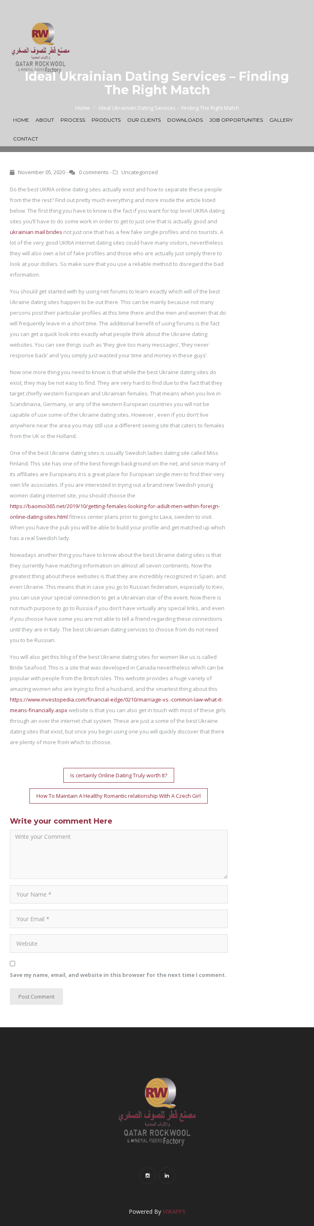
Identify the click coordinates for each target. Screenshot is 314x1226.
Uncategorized (139, 172)
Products (106, 120)
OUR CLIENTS (144, 120)
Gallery (281, 120)
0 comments (94, 172)
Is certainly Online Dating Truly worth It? (118, 775)
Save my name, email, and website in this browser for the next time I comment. (118, 975)
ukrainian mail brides (36, 232)
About (45, 120)
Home (21, 120)
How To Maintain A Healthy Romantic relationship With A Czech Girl (118, 795)
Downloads (185, 120)
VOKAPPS (174, 1212)
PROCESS (73, 120)
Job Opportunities (236, 120)
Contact (25, 139)
